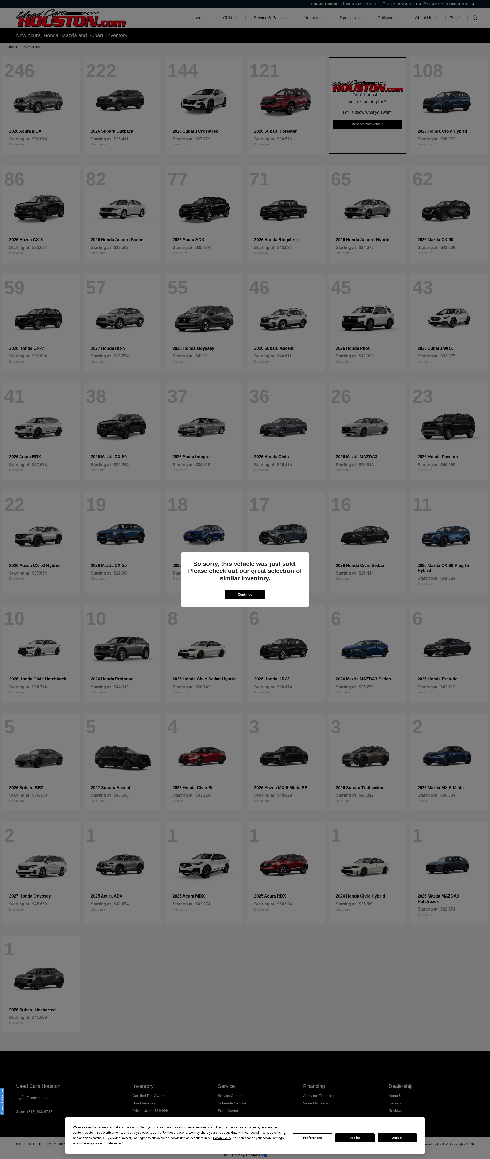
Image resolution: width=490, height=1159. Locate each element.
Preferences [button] (114, 1143)
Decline (355, 1138)
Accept (397, 1138)
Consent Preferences (2, 1101)
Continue (245, 594)
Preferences (312, 1138)
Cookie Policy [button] (222, 1138)
